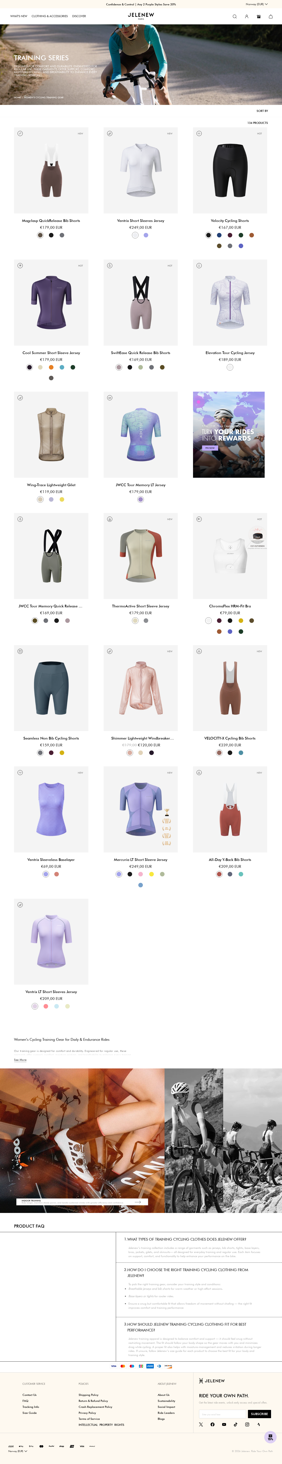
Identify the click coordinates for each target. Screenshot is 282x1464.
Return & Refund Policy (93, 1400)
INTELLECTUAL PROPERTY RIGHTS (101, 1424)
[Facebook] (212, 1424)
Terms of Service (89, 1418)
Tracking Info (31, 1406)
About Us (163, 1394)
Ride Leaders (166, 1412)
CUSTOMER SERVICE (34, 1384)
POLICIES (84, 1384)
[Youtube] (224, 1424)
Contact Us (30, 1394)
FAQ (25, 1400)
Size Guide (30, 1412)
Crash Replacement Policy (95, 1406)
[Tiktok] (236, 1424)
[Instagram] (247, 1424)
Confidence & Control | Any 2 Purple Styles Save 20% (141, 4)
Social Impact (166, 1406)
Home (17, 97)
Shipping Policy (88, 1394)
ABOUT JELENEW (167, 1384)
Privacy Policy (87, 1412)
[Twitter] (201, 1424)
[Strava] (259, 1424)
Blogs (161, 1418)
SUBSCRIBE (259, 1414)
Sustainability (166, 1400)
